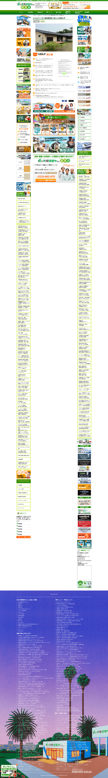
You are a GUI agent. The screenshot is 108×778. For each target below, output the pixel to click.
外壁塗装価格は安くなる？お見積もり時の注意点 (24, 230)
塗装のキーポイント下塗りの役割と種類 (83, 256)
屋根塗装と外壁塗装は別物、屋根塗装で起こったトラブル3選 (30, 705)
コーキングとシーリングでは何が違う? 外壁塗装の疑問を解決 (30, 713)
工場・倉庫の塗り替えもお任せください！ (84, 157)
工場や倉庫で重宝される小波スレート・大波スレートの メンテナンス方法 (32, 724)
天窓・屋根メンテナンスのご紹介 (23, 333)
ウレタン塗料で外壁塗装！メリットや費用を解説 (24, 265)
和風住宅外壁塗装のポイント (83, 321)
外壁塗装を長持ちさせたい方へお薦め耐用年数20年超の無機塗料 (69, 759)
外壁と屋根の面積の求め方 (24, 455)
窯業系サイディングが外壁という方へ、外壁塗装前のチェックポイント (70, 768)
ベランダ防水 (23, 80)
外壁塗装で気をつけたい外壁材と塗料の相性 (23, 463)
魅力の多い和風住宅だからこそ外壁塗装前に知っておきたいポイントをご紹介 (71, 658)
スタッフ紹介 (21, 488)
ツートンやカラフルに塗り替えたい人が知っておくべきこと (85, 82)
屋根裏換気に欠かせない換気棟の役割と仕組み (23, 436)
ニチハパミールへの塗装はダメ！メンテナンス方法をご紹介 (30, 740)
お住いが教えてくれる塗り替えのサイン (23, 210)
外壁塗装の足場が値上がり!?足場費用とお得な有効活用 (67, 709)
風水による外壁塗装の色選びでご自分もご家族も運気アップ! (30, 647)
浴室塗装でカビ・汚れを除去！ (22, 402)
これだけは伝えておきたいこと (24, 608)
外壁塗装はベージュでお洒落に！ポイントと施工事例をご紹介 (30, 761)
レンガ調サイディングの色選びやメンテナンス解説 (24, 288)
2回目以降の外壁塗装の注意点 (82, 249)
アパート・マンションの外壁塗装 (63, 703)
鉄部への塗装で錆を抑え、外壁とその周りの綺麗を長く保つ (68, 681)
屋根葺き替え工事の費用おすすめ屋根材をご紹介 (23, 238)
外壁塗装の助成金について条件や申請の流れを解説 (66, 646)
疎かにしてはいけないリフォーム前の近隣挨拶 (84, 218)
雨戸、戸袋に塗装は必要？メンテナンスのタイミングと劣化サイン (69, 693)
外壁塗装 (23, 69)
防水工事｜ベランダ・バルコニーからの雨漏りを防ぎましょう (68, 642)
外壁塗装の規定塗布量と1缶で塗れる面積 (84, 336)
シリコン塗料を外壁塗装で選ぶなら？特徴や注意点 (24, 269)
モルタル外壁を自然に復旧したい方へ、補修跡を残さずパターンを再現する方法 (34, 691)
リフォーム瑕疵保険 (22, 610)
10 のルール (20, 612)
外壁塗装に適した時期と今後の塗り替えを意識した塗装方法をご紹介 (31, 683)
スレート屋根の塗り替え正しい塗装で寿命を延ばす (24, 356)
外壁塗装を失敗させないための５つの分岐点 (27, 644)
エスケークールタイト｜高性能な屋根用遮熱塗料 (66, 727)
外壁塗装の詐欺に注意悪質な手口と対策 (83, 210)
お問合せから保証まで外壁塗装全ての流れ (64, 607)
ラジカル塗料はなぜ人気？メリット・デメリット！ (84, 431)
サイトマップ (21, 508)
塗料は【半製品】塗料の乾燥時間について (23, 444)
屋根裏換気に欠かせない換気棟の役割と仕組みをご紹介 (29, 735)
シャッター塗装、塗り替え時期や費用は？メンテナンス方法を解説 (69, 690)
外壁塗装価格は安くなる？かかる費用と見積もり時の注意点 (68, 620)
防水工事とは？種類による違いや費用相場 (24, 421)
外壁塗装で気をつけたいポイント (23, 311)
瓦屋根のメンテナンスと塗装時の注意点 (23, 379)
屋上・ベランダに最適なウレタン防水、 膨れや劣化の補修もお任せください (33, 732)
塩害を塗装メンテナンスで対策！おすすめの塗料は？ (28, 737)
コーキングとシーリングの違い (24, 448)
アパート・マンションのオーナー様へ (84, 161)
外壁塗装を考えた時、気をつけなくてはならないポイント (29, 696)
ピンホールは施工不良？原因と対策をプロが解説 (23, 295)
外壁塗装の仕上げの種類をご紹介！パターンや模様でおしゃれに (31, 769)
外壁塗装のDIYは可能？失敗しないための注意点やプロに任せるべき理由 (32, 669)
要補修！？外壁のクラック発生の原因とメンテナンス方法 (29, 688)
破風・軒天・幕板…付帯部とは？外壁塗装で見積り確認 (67, 664)
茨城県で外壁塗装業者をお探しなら (25, 625)
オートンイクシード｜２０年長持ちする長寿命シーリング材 (68, 740)
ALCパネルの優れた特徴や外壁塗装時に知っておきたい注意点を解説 (31, 715)
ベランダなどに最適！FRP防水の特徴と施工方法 (24, 425)
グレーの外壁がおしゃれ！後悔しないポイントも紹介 (84, 393)
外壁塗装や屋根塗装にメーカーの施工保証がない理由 (84, 271)
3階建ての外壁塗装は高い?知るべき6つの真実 (84, 226)
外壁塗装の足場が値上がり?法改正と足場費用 (85, 283)
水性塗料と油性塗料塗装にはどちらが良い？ (84, 313)
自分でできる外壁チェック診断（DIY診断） (26, 667)
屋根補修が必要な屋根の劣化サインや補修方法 (23, 352)
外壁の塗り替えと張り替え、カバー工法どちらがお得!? (29, 671)
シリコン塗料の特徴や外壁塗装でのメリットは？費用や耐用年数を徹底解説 (71, 742)
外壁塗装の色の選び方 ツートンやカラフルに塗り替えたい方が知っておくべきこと (34, 642)
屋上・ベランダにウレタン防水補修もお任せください (24, 428)
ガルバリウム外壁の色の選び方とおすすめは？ (27, 679)
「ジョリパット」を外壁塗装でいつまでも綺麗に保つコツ (29, 720)
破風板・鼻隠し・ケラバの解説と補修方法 (24, 322)
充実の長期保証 (21, 615)
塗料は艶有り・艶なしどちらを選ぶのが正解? (84, 310)
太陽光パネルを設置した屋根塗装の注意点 (84, 348)
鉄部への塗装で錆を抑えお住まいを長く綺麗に (23, 387)
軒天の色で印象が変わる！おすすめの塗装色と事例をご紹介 (68, 669)
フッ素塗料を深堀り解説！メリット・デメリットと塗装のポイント (31, 764)
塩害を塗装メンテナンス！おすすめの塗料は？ (24, 440)
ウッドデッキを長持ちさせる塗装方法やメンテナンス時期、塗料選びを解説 (71, 686)
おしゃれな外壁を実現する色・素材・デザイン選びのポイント (30, 752)
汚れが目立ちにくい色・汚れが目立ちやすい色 (85, 73)
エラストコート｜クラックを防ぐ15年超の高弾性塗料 (67, 732)
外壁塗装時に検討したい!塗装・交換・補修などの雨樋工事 (67, 675)
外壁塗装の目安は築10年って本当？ (22, 214)
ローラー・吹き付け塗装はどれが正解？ (83, 332)
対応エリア (20, 620)
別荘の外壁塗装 (59, 705)
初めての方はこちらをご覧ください (63, 602)
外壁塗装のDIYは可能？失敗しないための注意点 (84, 294)
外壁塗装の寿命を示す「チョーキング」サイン (23, 280)
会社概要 (87, 12)
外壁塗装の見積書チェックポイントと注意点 (84, 203)
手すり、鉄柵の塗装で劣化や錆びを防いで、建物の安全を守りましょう (70, 685)
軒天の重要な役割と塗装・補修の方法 (22, 326)
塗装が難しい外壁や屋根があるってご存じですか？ (84, 298)
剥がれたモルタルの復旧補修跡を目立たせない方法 (24, 291)
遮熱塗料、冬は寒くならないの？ (63, 751)
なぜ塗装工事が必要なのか (24, 202)
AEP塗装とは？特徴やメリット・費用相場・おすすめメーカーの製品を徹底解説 (72, 749)
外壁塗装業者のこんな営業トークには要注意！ (84, 290)
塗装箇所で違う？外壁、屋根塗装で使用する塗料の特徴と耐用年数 (69, 752)
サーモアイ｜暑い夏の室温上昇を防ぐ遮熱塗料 (65, 718)
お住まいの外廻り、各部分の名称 (24, 673)
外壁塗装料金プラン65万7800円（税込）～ (64, 610)
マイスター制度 (21, 613)
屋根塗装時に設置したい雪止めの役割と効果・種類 (24, 345)
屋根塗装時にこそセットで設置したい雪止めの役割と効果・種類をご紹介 (70, 676)
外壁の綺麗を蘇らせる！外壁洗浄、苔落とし (84, 340)
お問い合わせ (21, 504)
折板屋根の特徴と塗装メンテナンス (22, 375)
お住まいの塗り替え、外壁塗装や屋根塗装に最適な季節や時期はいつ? (32, 684)
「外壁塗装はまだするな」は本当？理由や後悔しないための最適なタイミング (33, 652)
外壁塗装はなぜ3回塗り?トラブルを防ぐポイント (23, 314)
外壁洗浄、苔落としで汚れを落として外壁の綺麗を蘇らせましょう (69, 695)
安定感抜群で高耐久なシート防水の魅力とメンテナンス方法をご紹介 (31, 734)
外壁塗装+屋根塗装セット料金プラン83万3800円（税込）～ (68, 613)
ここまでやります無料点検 (77, 12)
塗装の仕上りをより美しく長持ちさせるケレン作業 (24, 299)
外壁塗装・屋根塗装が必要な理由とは (25, 664)
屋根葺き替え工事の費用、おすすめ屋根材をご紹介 (66, 632)
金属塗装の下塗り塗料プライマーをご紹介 (83, 260)
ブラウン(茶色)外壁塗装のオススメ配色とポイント (84, 409)
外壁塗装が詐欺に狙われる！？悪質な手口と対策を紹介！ (29, 701)
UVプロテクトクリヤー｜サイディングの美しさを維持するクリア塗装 (70, 734)
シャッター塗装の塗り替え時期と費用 (22, 406)
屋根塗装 (23, 73)
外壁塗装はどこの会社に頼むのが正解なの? (26, 708)
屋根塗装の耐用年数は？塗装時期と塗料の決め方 (84, 382)
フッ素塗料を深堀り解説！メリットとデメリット (84, 412)
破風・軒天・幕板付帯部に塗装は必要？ (23, 318)
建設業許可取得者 (22, 496)
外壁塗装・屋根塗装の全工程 (62, 608)
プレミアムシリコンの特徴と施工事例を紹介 (83, 424)
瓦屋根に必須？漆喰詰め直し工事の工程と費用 (65, 659)
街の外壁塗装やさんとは (23, 602)
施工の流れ (59, 12)
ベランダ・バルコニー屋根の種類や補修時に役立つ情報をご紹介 (31, 727)
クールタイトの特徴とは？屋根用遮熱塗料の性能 (84, 428)
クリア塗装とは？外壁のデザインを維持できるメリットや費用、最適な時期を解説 (72, 747)
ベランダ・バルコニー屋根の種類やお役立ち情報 (24, 417)
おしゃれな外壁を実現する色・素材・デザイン (84, 386)
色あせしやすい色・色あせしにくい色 (84, 77)
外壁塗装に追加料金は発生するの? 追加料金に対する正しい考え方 (69, 647)
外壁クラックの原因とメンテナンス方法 (23, 284)
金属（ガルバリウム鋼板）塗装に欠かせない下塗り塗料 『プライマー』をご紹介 (72, 764)
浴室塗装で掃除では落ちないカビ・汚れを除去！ (66, 688)
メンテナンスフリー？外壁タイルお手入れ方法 (84, 317)
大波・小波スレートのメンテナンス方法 (23, 467)
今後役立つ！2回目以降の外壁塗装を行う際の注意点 (66, 637)
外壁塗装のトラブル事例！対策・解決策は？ (84, 378)
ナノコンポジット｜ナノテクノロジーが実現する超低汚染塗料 (68, 730)
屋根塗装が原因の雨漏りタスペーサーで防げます (23, 360)
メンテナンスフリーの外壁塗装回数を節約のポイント (84, 237)
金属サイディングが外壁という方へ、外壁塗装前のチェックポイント (70, 769)
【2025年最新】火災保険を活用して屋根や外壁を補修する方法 (68, 624)
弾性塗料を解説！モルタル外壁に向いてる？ (84, 416)
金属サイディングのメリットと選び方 (22, 368)
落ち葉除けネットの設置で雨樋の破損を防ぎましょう (66, 678)
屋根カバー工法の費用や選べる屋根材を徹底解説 (23, 242)
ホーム (21, 12)
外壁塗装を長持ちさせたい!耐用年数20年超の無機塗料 (84, 268)
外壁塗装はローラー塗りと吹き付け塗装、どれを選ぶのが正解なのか (31, 712)
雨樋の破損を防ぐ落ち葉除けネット (22, 349)
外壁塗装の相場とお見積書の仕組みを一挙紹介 (65, 617)
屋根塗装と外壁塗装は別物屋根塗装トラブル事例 (24, 307)
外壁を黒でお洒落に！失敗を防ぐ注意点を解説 (84, 397)
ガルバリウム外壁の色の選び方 (83, 245)
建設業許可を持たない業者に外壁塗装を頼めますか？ (28, 624)
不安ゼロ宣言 (20, 617)
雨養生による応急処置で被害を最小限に (84, 370)
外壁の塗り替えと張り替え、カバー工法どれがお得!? (84, 229)
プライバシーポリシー (23, 500)
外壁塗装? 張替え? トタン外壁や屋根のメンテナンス (66, 652)
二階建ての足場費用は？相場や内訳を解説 (84, 287)
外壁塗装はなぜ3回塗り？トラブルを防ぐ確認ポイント (29, 698)
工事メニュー (49, 12)
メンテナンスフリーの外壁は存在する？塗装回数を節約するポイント (31, 676)
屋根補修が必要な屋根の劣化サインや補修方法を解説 (66, 680)
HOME (34, 15)
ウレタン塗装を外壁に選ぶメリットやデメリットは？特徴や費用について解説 (71, 746)
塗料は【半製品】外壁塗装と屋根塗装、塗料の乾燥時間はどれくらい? (32, 710)
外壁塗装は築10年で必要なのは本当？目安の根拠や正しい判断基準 (31, 650)
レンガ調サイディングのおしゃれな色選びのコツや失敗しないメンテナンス (33, 690)
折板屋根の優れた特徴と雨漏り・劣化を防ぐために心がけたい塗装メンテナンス (72, 654)
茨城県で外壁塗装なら (23, 492)
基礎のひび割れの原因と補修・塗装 (82, 374)
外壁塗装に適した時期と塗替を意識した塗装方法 (23, 253)
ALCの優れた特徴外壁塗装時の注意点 (22, 452)
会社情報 (20, 619)
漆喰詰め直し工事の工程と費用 (83, 325)
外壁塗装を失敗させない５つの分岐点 (84, 188)
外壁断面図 (20, 459)
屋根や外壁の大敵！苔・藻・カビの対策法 (83, 344)
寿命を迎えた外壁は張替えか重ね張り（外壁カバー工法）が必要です (70, 636)
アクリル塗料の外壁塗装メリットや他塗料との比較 (24, 261)
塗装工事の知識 (21, 198)
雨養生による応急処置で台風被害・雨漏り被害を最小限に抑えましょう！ (32, 746)
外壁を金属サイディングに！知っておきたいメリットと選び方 (68, 651)
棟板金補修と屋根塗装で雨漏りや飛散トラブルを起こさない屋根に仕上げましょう (34, 725)
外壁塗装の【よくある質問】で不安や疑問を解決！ (28, 635)
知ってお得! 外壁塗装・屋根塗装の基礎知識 (26, 662)
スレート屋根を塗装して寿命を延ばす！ (64, 700)
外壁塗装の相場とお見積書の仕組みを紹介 (84, 199)
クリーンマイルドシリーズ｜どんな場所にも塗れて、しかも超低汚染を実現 (71, 739)
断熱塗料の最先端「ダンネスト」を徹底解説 (84, 363)
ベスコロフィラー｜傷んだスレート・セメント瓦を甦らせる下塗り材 (70, 722)
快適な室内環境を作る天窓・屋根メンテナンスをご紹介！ (67, 671)
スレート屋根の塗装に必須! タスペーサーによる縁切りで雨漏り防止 (31, 707)
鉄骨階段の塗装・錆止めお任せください (23, 391)
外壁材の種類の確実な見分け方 (82, 233)
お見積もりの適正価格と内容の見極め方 (84, 207)
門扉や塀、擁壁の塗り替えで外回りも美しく (65, 639)
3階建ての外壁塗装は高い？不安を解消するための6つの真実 (30, 659)
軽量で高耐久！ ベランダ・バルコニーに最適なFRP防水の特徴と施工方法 (32, 730)
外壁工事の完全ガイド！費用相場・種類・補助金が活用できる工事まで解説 (33, 654)
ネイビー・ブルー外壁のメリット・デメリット (84, 390)
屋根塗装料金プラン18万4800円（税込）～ (64, 612)
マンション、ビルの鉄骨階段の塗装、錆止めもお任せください (68, 683)
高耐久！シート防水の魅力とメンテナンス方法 (23, 432)
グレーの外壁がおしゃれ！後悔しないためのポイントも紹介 (30, 756)
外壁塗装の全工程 (22, 217)
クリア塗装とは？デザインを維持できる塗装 (24, 272)
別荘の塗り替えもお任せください (84, 165)
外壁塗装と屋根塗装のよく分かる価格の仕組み (65, 603)
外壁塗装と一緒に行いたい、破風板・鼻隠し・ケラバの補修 (68, 666)
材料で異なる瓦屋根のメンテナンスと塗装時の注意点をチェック (69, 661)
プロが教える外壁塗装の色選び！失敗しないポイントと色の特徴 (31, 637)
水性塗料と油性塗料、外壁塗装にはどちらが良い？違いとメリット (69, 757)
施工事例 (30, 12)
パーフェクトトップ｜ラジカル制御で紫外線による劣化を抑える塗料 (70, 715)
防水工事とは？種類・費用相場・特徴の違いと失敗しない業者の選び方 (32, 729)
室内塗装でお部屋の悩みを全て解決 (63, 641)
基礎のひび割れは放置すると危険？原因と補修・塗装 (28, 747)
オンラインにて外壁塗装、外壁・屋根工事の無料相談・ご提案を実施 (70, 644)
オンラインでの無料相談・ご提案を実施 (84, 176)
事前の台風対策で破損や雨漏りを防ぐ (83, 367)
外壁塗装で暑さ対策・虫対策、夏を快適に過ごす (66, 707)
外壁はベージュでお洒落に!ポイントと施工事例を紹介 (84, 405)
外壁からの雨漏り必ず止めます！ (63, 625)
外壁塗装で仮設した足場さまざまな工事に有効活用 (84, 279)
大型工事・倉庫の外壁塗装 (61, 702)
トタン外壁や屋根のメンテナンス (22, 371)
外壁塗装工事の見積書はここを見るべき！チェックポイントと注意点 (70, 619)
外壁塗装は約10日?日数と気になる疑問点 (83, 214)
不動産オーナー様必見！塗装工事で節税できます (84, 275)
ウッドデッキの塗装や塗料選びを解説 (23, 398)
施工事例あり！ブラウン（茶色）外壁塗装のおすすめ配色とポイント (31, 763)
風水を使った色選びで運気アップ (85, 68)
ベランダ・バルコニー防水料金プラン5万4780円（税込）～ (68, 615)
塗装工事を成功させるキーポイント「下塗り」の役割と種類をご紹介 (70, 763)
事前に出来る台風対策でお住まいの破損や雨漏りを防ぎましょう (31, 744)
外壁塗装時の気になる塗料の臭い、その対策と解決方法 (29, 657)
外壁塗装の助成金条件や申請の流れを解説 (84, 184)
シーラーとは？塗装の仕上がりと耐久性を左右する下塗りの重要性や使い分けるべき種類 (73, 761)
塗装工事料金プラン (68, 12)
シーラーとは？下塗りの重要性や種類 (83, 264)
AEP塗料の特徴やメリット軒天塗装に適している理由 (84, 435)
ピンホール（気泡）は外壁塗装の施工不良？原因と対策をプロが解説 (31, 693)
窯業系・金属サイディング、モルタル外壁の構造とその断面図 (30, 718)
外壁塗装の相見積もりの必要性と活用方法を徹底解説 (28, 700)
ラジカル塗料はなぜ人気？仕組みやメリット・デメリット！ (30, 768)
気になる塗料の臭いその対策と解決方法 (83, 222)
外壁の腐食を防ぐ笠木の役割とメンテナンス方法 (24, 337)
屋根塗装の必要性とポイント (62, 629)
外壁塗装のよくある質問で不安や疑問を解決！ (84, 180)
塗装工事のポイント (22, 206)
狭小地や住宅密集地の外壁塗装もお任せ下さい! (23, 364)
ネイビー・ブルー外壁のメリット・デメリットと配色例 (29, 754)
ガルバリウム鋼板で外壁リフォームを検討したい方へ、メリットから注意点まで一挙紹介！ (36, 678)
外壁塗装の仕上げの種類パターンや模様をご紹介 (84, 420)
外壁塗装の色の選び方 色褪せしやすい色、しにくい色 (28, 639)
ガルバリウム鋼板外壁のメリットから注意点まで (84, 241)
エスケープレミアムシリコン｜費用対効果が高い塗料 (66, 725)
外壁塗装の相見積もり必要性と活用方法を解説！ (84, 195)
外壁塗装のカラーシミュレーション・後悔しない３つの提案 (30, 645)
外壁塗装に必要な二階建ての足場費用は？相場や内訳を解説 (68, 710)
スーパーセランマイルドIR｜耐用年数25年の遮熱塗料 (67, 720)
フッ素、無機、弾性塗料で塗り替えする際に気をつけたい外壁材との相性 (32, 722)
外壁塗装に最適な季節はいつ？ (23, 257)
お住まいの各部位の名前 (23, 245)
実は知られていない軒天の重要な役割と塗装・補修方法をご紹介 (69, 668)
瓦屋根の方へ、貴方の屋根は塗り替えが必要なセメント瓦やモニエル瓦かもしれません (73, 663)
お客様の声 (40, 12)
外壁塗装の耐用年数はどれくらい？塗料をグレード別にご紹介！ (31, 681)
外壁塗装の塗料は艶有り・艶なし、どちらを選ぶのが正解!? (68, 756)
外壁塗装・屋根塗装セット (23, 77)
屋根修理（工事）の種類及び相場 (22, 234)
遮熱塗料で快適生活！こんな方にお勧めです (65, 729)
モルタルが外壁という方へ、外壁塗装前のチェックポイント (68, 766)
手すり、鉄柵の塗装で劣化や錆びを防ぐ (23, 394)
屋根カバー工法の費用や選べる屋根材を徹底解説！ (66, 634)
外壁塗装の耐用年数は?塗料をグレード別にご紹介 (24, 250)
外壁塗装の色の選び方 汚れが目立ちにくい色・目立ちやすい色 (30, 640)
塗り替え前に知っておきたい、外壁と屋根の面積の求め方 (29, 717)
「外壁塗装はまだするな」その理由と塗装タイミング (24, 221)
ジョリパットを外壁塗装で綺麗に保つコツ (84, 329)
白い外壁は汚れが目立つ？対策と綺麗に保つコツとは (84, 401)
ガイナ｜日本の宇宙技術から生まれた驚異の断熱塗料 (66, 737)
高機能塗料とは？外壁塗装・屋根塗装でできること (24, 303)
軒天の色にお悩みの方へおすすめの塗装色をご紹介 (24, 330)
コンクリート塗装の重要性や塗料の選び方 (23, 410)
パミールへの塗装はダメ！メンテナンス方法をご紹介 (84, 355)
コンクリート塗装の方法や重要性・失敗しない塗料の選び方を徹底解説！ (70, 692)
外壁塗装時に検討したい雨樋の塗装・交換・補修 (23, 341)
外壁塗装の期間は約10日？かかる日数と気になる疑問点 (29, 649)
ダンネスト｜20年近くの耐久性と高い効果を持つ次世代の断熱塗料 (69, 735)
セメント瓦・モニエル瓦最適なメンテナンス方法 (23, 383)
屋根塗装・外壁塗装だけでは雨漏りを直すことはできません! (30, 661)
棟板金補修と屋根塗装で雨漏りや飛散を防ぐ (23, 413)
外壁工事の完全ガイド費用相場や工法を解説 (23, 227)
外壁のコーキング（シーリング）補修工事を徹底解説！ (67, 649)
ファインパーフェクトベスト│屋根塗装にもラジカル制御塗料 (68, 717)
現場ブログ (20, 605)
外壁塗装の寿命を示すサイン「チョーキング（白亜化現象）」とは (31, 686)
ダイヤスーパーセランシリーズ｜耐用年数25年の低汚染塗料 (68, 724)
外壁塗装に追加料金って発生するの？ (83, 191)
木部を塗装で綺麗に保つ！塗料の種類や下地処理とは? (85, 351)
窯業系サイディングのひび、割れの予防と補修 (84, 302)
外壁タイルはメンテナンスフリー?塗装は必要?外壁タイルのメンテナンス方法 (71, 656)
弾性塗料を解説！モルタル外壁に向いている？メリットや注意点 (31, 766)
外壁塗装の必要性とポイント (62, 627)
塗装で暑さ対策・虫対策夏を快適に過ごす (23, 276)
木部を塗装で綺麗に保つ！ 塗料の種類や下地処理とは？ (29, 739)
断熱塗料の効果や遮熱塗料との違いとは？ (84, 359)
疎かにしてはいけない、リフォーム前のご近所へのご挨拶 (29, 656)
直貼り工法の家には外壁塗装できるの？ (83, 306)
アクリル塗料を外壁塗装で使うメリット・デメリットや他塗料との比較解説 (71, 744)
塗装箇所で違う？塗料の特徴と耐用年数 (83, 252)
